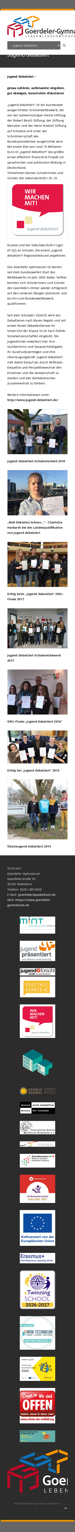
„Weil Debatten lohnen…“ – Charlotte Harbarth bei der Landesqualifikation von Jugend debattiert (35, 527)
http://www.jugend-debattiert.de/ (32, 400)
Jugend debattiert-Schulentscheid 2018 (36, 461)
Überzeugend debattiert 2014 (29, 846)
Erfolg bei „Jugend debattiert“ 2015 (33, 770)
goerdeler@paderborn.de (36, 895)
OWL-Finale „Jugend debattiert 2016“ (34, 721)
